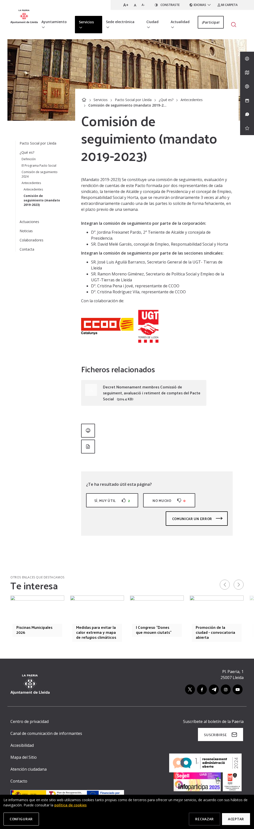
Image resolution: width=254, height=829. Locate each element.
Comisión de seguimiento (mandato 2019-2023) (42, 200)
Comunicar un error (192, 519)
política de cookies (70, 805)
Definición (29, 159)
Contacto (18, 781)
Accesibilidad (22, 745)
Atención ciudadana (28, 769)
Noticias (26, 230)
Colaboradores (31, 240)
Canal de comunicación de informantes (46, 733)
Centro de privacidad (29, 721)
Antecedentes (192, 99)
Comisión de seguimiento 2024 (40, 174)
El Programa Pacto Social (39, 165)
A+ (125, 5)
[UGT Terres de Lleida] (148, 326)
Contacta (27, 249)
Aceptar (236, 819)
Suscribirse (215, 735)
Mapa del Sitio (23, 757)
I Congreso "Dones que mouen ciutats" (153, 630)
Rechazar (204, 819)
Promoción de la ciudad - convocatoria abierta (215, 632)
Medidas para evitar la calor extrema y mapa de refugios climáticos (96, 632)
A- (143, 5)
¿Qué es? (166, 99)
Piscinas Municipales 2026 (34, 630)
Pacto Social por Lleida (133, 99)
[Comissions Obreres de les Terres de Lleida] (107, 326)
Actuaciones (29, 221)
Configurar (21, 819)
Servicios (101, 99)
